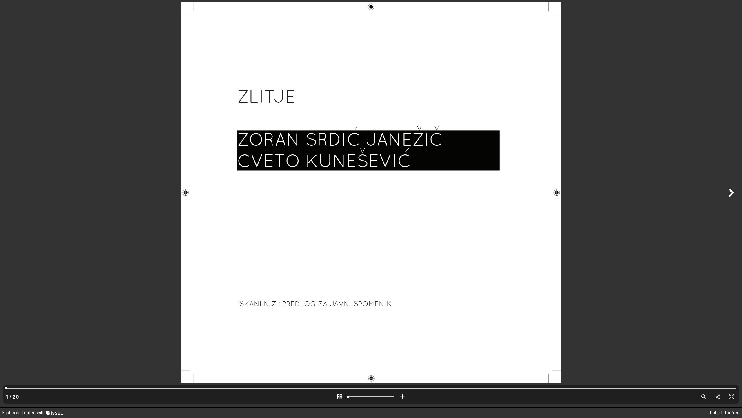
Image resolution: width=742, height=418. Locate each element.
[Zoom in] (402, 397)
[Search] (704, 397)
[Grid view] (339, 397)
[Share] (717, 397)
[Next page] (730, 203)
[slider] (371, 397)
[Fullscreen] (731, 397)
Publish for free (725, 412)
